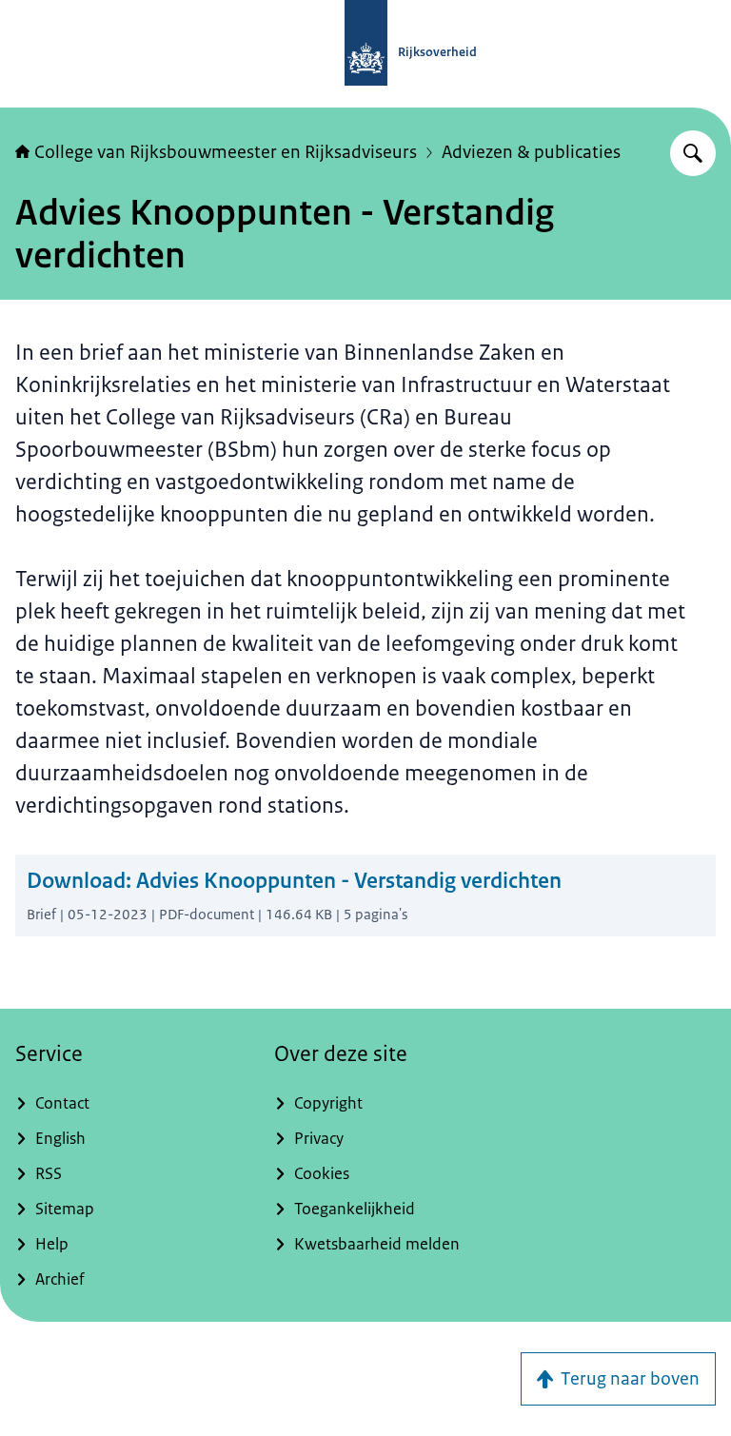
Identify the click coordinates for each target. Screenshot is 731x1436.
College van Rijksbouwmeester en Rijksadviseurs (225, 152)
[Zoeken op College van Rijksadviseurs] (693, 153)
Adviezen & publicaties (531, 152)
